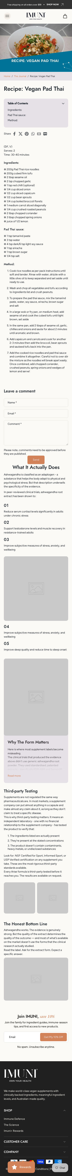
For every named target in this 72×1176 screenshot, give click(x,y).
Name (12, 402)
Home (7, 76)
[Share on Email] (40, 134)
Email (12, 413)
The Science (11, 1124)
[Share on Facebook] (15, 134)
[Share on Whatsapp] (34, 134)
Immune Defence (14, 1118)
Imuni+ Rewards (13, 1130)
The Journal (20, 76)
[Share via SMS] (46, 134)
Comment (15, 424)
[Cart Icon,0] (64, 16)
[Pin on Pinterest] (28, 134)
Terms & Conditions (36, 1168)
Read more (14, 775)
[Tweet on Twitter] (22, 134)
